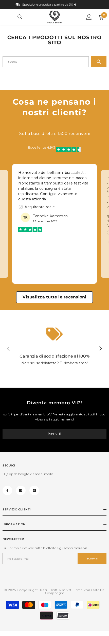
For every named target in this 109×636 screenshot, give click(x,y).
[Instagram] (21, 490)
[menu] (6, 17)
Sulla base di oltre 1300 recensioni (54, 133)
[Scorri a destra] (100, 349)
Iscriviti (54, 434)
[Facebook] (7, 490)
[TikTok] (34, 490)
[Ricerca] (20, 17)
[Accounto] (89, 17)
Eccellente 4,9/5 (41, 147)
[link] (54, 348)
